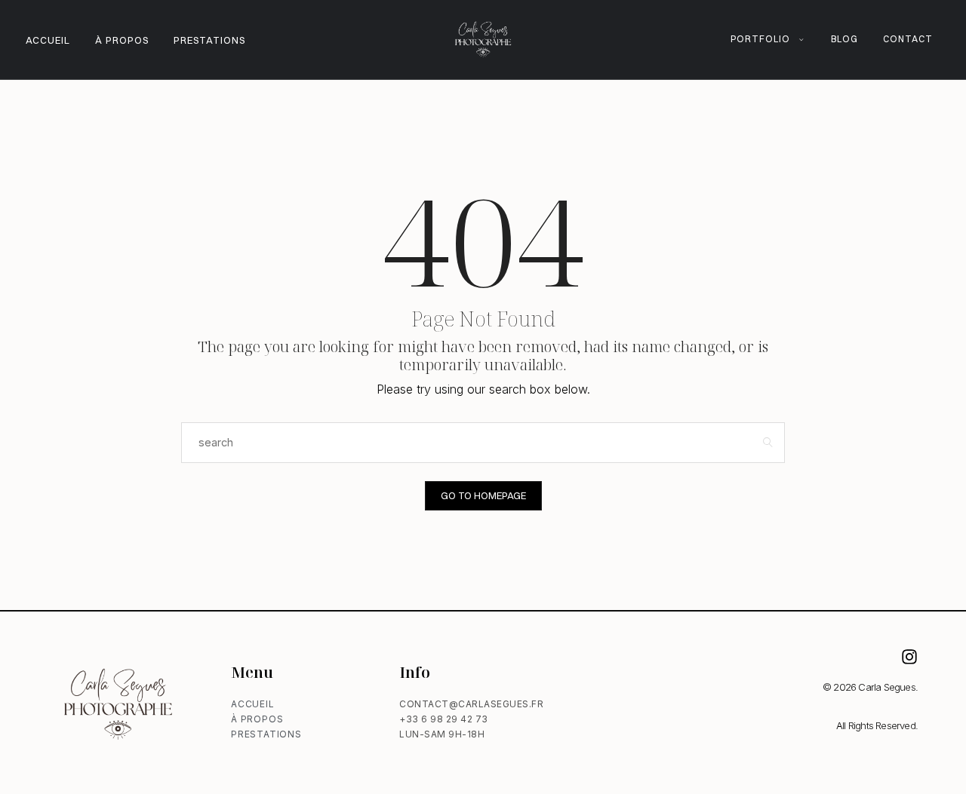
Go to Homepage (483, 495)
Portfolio (760, 38)
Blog (844, 38)
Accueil (48, 40)
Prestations (209, 40)
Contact (908, 38)
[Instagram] (909, 656)
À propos (122, 40)
